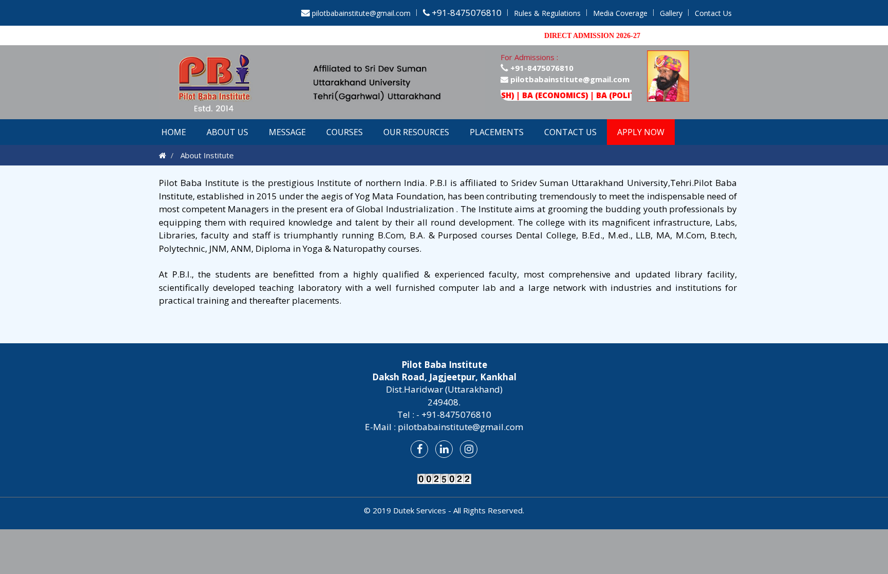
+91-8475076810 (541, 68)
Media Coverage (620, 13)
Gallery (671, 13)
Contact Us (713, 13)
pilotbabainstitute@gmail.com (361, 13)
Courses (344, 132)
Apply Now (640, 132)
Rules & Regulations (547, 13)
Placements (497, 132)
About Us (227, 132)
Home (173, 132)
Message (287, 132)
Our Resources (416, 132)
